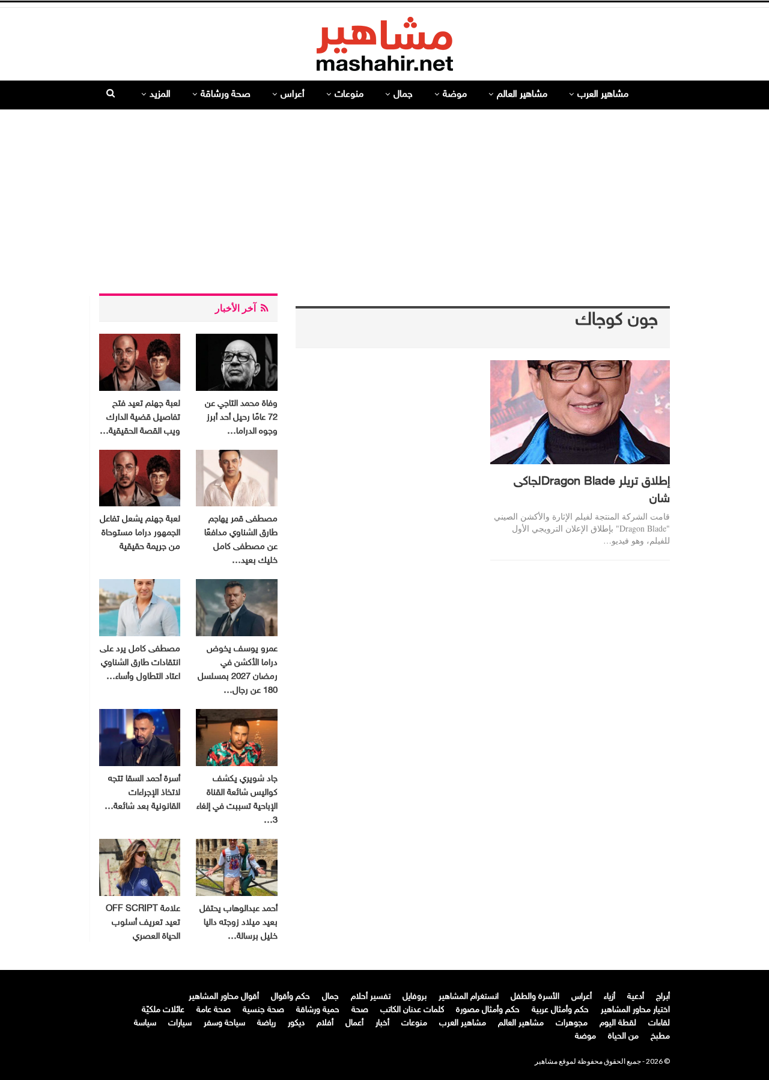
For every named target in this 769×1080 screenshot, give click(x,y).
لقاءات (659, 1023)
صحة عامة (213, 1010)
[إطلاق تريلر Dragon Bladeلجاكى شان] (580, 412)
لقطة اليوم (618, 1023)
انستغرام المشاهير (469, 997)
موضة (455, 94)
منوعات (349, 94)
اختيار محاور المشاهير (635, 1010)
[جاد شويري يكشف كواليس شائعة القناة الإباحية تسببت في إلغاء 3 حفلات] (236, 737)
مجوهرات (572, 1023)
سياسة (145, 1023)
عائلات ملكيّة (163, 1010)
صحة (359, 1010)
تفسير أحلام (371, 997)
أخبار (382, 1023)
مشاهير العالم (522, 94)
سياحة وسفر (224, 1023)
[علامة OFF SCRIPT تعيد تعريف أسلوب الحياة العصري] (139, 867)
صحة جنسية (263, 1010)
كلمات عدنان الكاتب (412, 1010)
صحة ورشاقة (226, 94)
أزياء (609, 997)
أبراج (663, 997)
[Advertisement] (384, 196)
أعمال (354, 1023)
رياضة (266, 1023)
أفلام (325, 1023)
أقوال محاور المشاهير (224, 997)
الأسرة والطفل (535, 997)
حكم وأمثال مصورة (488, 1010)
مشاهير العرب (602, 94)
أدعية (635, 997)
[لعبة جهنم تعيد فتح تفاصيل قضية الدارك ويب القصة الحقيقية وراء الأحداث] (139, 362)
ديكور (296, 1023)
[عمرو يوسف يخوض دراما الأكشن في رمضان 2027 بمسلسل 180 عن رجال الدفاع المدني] (236, 607)
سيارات (180, 1023)
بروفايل (415, 997)
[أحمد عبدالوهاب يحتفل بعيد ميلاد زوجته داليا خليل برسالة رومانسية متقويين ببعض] (236, 867)
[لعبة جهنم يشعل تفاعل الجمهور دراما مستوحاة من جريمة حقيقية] (139, 478)
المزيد (160, 94)
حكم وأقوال (290, 997)
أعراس (293, 94)
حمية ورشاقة (317, 1010)
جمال (403, 94)
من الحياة (623, 1036)
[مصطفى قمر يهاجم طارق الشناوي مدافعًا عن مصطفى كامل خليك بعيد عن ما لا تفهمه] (236, 478)
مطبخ (660, 1036)
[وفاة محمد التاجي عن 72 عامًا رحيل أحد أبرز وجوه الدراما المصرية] (236, 362)
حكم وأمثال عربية (560, 1010)
